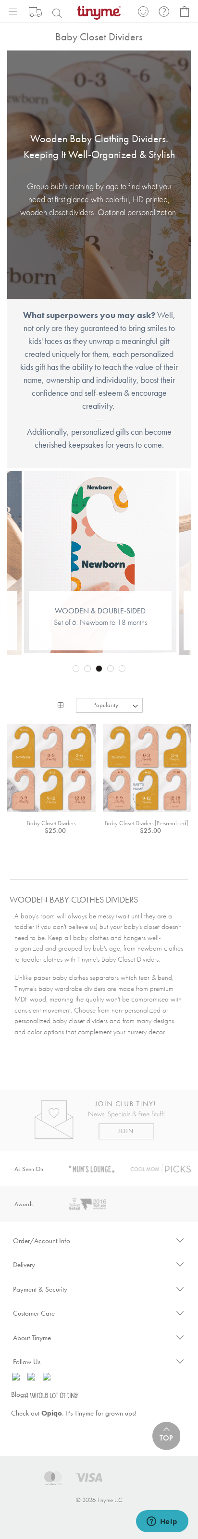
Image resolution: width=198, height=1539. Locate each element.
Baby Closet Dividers (51, 823)
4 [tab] (110, 668)
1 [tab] (76, 668)
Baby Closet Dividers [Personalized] (146, 823)
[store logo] (99, 12)
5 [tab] (122, 668)
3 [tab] (99, 668)
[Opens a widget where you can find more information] (162, 1522)
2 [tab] (87, 668)
